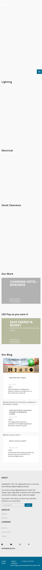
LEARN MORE (14, 341)
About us (4, 528)
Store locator (6, 532)
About (13, 561)
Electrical (4, 518)
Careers (4, 536)
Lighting (4, 514)
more (10, 387)
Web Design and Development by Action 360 (25, 565)
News (4, 563)
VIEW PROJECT (15, 300)
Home (4, 561)
